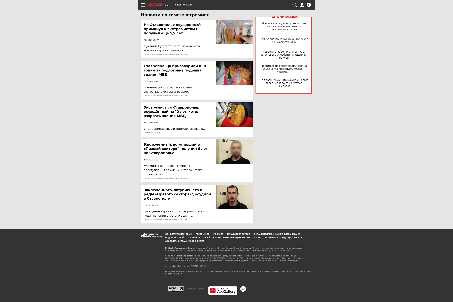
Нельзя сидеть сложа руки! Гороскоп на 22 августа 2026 (284, 41)
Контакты (195, 238)
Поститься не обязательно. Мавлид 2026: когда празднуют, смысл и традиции (284, 68)
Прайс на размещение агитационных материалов (232, 238)
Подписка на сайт (175, 238)
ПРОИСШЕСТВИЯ (152, 133)
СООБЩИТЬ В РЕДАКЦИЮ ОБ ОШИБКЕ (184, 241)
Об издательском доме (178, 234)
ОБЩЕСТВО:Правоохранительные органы (166, 54)
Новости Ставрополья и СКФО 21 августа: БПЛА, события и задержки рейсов (283, 54)
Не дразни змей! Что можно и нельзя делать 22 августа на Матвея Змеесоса (284, 83)
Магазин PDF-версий (238, 234)
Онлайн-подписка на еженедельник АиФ (277, 234)
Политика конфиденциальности (283, 238)
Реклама (218, 234)
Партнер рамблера (195, 289)
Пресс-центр (202, 234)
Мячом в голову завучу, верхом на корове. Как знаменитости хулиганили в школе (284, 26)
